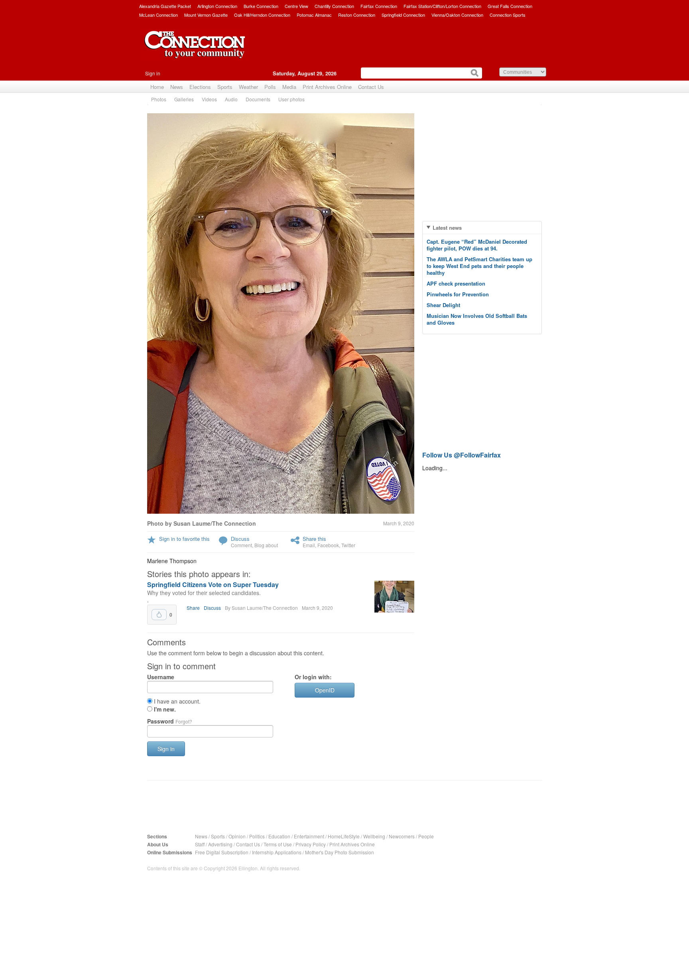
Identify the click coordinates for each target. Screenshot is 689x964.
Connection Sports (508, 15)
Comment (241, 545)
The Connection (195, 51)
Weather (248, 87)
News (176, 87)
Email (309, 545)
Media (289, 87)
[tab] (482, 227)
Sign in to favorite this (184, 538)
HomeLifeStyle (344, 836)
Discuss (240, 538)
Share (193, 607)
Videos (209, 99)
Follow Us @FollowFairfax (461, 454)
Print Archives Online (327, 87)
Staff (200, 844)
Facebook (328, 545)
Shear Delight (443, 305)
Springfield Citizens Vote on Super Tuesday (213, 584)
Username (160, 677)
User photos (291, 99)
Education (279, 836)
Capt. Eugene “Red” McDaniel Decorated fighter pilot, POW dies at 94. (477, 245)
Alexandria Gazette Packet (165, 6)
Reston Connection (356, 15)
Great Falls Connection (510, 6)
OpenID (325, 690)
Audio (231, 99)
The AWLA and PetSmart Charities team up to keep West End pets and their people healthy (479, 265)
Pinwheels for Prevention (458, 294)
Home (157, 87)
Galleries (184, 99)
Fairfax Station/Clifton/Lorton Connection (442, 6)
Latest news (447, 227)
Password (169, 721)
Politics (257, 836)
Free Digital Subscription (221, 852)
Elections (200, 87)
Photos (158, 99)
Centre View (296, 6)
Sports (224, 87)
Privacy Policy (310, 844)
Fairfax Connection (378, 6)
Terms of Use (278, 844)
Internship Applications (276, 852)
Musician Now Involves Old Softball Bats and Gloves (477, 319)
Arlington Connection (217, 6)
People (426, 836)
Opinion (237, 836)
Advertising (220, 844)
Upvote (159, 614)
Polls (270, 87)
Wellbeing (374, 836)
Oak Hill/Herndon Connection (262, 15)
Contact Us (371, 87)
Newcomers (402, 836)
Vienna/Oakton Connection (457, 15)
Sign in (152, 73)
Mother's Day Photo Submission (339, 852)
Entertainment (309, 836)
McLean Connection (158, 15)
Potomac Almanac (314, 15)
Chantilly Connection (334, 6)
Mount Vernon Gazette (206, 15)
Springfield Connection (403, 15)
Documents (258, 99)
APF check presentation (456, 283)
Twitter (348, 545)
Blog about (266, 545)
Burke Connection (261, 6)
